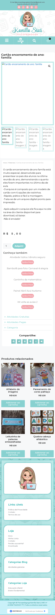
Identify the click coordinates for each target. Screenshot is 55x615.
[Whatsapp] (23, 7)
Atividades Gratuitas (18, 316)
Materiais (11, 163)
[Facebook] (19, 7)
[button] (6, 40)
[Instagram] (36, 7)
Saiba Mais (27, 262)
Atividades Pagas (16, 322)
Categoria (12, 327)
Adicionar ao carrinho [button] (13, 403)
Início (5, 163)
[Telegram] (27, 7)
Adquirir (19, 246)
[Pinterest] (32, 7)
